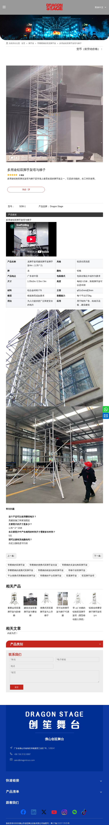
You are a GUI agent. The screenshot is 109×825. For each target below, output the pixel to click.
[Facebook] (23, 812)
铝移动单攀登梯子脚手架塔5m (95, 612)
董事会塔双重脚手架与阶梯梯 (14, 612)
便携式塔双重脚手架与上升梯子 (46, 612)
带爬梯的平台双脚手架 (50, 575)
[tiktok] (85, 812)
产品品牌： (44, 206)
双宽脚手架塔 (88, 575)
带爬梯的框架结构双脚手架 (51, 570)
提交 (16, 687)
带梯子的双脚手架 (76, 570)
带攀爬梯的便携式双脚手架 (20, 570)
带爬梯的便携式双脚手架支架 (43, 565)
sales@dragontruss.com (24, 760)
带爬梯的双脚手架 (16, 565)
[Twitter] (44, 812)
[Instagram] (64, 812)
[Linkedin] (34, 812)
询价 (24, 189)
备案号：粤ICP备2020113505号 (56, 823)
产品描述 (12, 214)
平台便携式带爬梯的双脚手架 (21, 575)
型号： (11, 206)
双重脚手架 (71, 575)
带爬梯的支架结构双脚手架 (74, 565)
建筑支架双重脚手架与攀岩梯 (30, 612)
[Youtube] (54, 812)
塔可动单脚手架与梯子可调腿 (62, 612)
